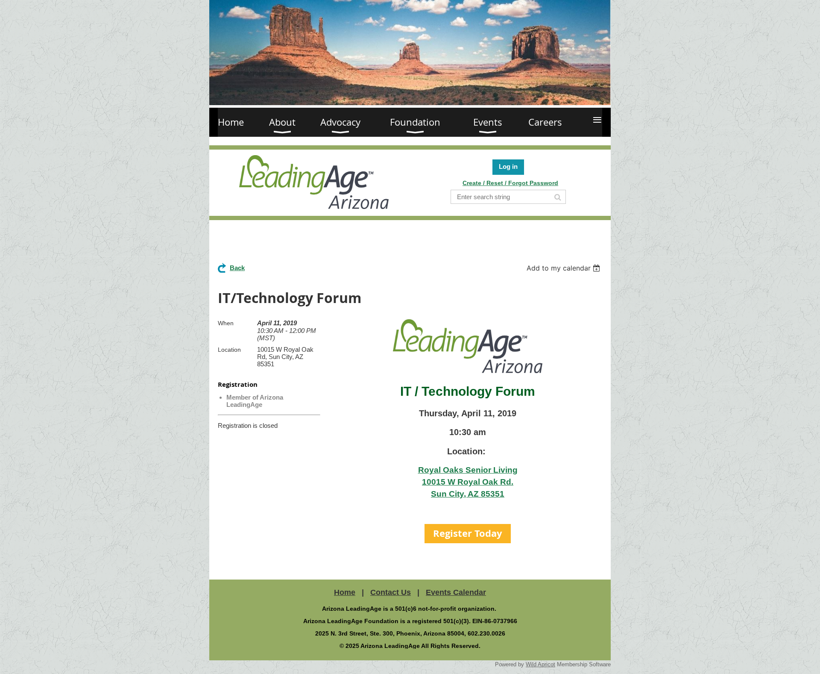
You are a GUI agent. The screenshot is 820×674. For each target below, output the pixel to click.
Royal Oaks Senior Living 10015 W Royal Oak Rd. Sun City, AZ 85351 (468, 481)
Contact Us (390, 592)
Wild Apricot (540, 664)
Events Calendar (456, 592)
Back (237, 267)
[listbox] (564, 268)
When (226, 323)
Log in (508, 166)
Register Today (467, 533)
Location (229, 349)
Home (344, 592)
